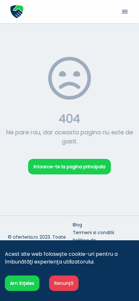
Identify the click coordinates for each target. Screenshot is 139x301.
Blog (77, 225)
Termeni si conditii (93, 232)
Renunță (63, 283)
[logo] (40, 11)
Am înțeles (22, 283)
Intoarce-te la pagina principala (69, 166)
